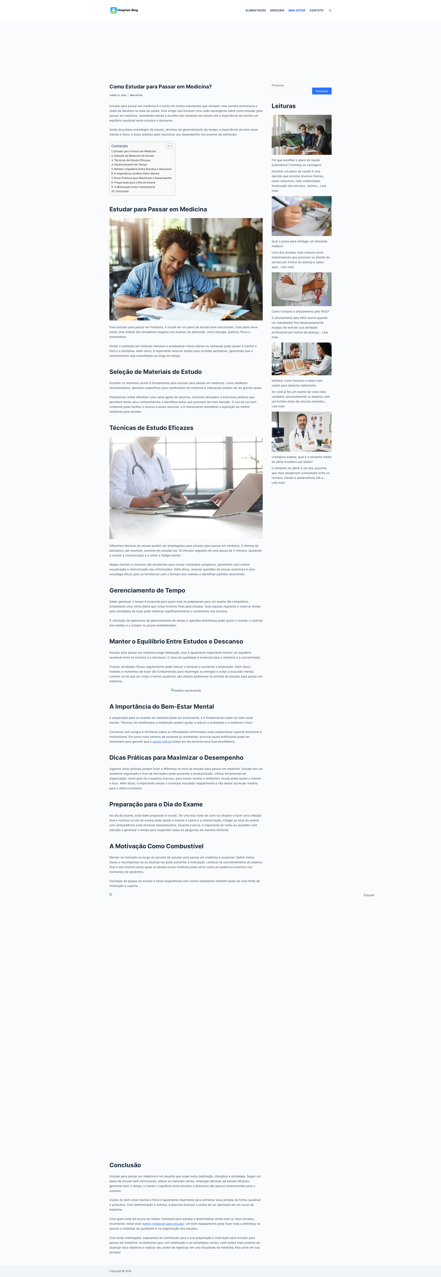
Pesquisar (278, 85)
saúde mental (161, 741)
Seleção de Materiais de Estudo (134, 155)
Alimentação (255, 10)
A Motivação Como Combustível (134, 187)
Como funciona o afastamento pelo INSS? (300, 311)
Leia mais (287, 267)
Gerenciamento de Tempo (130, 164)
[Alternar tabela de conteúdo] (168, 146)
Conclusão (122, 191)
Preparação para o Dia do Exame (134, 182)
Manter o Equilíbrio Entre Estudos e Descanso (143, 169)
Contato (317, 10)
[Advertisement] (220, 46)
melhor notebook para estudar (163, 1223)
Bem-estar (297, 10)
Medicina (277, 10)
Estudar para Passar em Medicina (135, 151)
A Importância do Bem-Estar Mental (136, 173)
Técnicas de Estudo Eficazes (132, 160)
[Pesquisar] (330, 10)
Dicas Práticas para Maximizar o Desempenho (143, 178)
